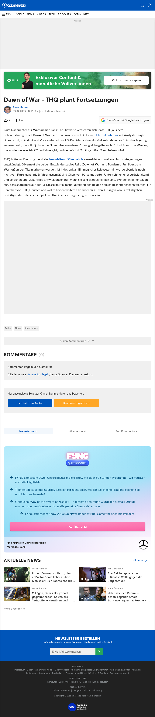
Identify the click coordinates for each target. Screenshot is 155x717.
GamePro (63, 681)
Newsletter (124, 669)
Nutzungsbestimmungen (38, 673)
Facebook (66, 690)
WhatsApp (97, 690)
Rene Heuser (21, 107)
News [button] (30, 14)
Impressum (19, 669)
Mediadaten (58, 673)
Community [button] (81, 14)
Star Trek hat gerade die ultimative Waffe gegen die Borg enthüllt (125, 577)
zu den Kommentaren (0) (75, 341)
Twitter (56, 690)
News (18, 328)
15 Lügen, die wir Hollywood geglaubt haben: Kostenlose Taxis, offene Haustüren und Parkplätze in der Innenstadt (50, 598)
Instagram (77, 690)
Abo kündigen (78, 669)
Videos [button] (41, 14)
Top (126, 431)
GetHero (87, 681)
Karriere (114, 669)
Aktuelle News (22, 560)
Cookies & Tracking (98, 673)
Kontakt (136, 669)
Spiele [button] (20, 14)
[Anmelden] (99, 651)
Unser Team (33, 669)
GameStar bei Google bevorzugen (127, 120)
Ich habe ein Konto (30, 403)
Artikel (8, 328)
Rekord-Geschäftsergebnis (66, 159)
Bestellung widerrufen (97, 669)
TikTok (87, 690)
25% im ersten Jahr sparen (126, 80)
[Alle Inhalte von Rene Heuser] (7, 110)
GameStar (52, 681)
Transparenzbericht (119, 673)
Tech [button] (52, 14)
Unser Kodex (46, 669)
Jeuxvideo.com (100, 681)
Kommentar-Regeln (38, 374)
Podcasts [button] (64, 14)
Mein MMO (75, 681)
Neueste (28, 431)
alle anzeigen (141, 560)
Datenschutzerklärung (77, 673)
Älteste (77, 431)
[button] (142, 5)
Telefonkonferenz (106, 135)
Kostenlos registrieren (76, 403)
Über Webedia (62, 669)
